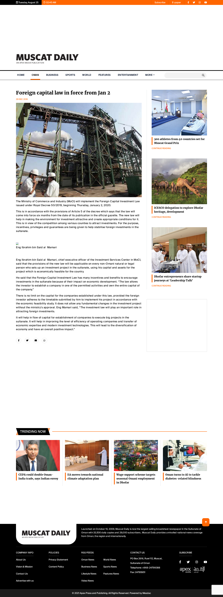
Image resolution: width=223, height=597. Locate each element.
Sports (70, 74)
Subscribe (160, 2)
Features (104, 74)
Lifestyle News (88, 573)
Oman (35, 74)
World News (109, 559)
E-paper (176, 2)
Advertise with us (25, 580)
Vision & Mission (24, 566)
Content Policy (56, 566)
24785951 (140, 572)
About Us (21, 559)
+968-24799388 (151, 567)
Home (20, 74)
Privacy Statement (58, 559)
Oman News (87, 559)
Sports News (110, 566)
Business (52, 74)
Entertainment (128, 74)
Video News (87, 580)
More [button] (148, 74)
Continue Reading (161, 148)
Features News (111, 573)
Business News (89, 566)
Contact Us (22, 573)
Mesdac (147, 593)
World (86, 74)
